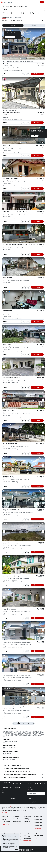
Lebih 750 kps (12, 759)
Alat (35, 832)
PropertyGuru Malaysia (5, 817)
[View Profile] (8, 30)
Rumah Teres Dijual (17, 821)
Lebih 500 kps (6, 759)
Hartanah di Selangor (28, 836)
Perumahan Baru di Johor (38, 820)
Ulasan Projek (5, 822)
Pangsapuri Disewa (27, 819)
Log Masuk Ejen (37, 833)
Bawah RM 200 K (6, 747)
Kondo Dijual (15, 818)
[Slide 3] (22, 58)
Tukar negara (30, 787)
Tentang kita (4, 789)
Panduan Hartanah (6, 821)
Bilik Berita (17, 789)
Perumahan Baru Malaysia (38, 817)
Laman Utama (5, 6)
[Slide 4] (23, 58)
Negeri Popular (27, 832)
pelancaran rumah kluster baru (17, 732)
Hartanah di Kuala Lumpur (27, 834)
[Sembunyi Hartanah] (40, 30)
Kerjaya (3, 792)
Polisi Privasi (14, 840)
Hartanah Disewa (27, 816)
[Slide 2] (21, 58)
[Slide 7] (26, 374)
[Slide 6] (25, 58)
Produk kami (4, 790)
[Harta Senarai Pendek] (43, 30)
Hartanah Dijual (16, 816)
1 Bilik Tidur (9, 753)
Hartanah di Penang (27, 838)
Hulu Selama (14, 741)
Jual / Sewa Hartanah (38, 835)
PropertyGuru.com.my (6, 806)
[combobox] (21, 9)
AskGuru (4, 819)
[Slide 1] (20, 58)
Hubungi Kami (18, 787)
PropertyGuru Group (6, 787)
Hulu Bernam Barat (7, 741)
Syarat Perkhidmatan (21, 848)
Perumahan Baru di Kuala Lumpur (38, 823)
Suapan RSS (36, 837)
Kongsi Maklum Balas (19, 790)
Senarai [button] (13, 25)
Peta (35, 25)
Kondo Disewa (26, 818)
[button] (4, 17)
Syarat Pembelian (35, 848)
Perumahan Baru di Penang (38, 826)
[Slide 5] (24, 58)
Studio (4, 753)
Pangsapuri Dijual (16, 819)
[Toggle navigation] (45, 2)
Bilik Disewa (26, 821)
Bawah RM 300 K (14, 747)
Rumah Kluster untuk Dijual (16, 6)
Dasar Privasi (28, 848)
